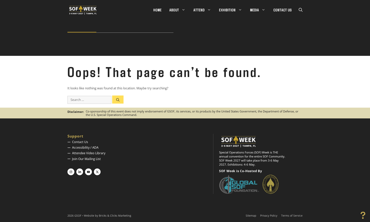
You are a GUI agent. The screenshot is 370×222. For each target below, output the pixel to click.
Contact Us (282, 10)
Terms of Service (292, 215)
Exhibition (227, 10)
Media (254, 10)
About (174, 10)
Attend (199, 10)
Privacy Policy (268, 215)
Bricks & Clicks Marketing (115, 215)
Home (157, 10)
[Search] (118, 100)
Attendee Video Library (88, 153)
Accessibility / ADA (85, 147)
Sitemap (251, 215)
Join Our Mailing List (86, 159)
